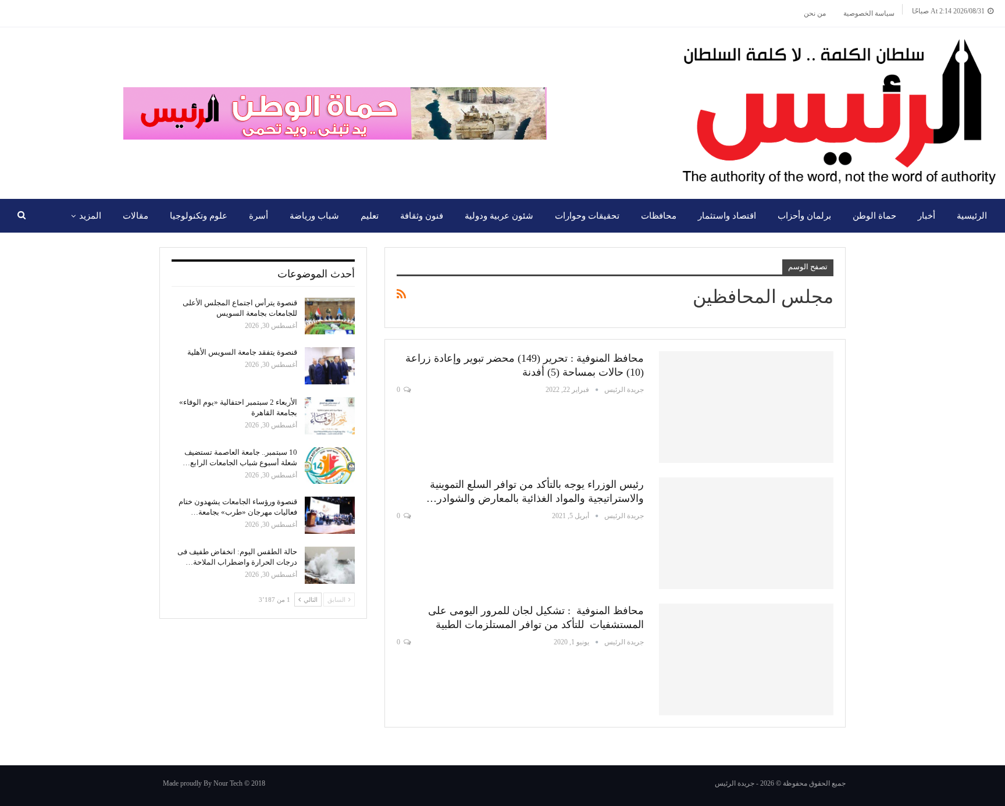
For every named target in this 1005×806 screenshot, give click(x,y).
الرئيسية (972, 215)
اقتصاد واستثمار (727, 215)
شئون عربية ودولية (499, 215)
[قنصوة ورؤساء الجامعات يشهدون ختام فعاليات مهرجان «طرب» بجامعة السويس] (330, 515)
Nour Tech (228, 783)
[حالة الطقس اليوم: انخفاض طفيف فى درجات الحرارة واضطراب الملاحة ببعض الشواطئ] (330, 565)
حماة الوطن (874, 215)
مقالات (135, 215)
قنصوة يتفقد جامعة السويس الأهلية (242, 352)
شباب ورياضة (314, 215)
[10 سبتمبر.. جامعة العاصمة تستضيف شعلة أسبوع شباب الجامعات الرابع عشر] (330, 465)
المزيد (90, 215)
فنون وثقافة (421, 215)
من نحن (815, 13)
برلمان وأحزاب (804, 215)
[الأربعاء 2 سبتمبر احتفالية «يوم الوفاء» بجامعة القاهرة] (330, 415)
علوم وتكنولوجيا (198, 215)
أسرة (258, 215)
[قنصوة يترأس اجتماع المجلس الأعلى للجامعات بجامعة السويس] (330, 316)
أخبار (926, 215)
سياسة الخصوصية (868, 13)
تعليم (370, 215)
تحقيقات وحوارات (587, 215)
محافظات (658, 215)
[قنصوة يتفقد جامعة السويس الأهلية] (330, 365)
